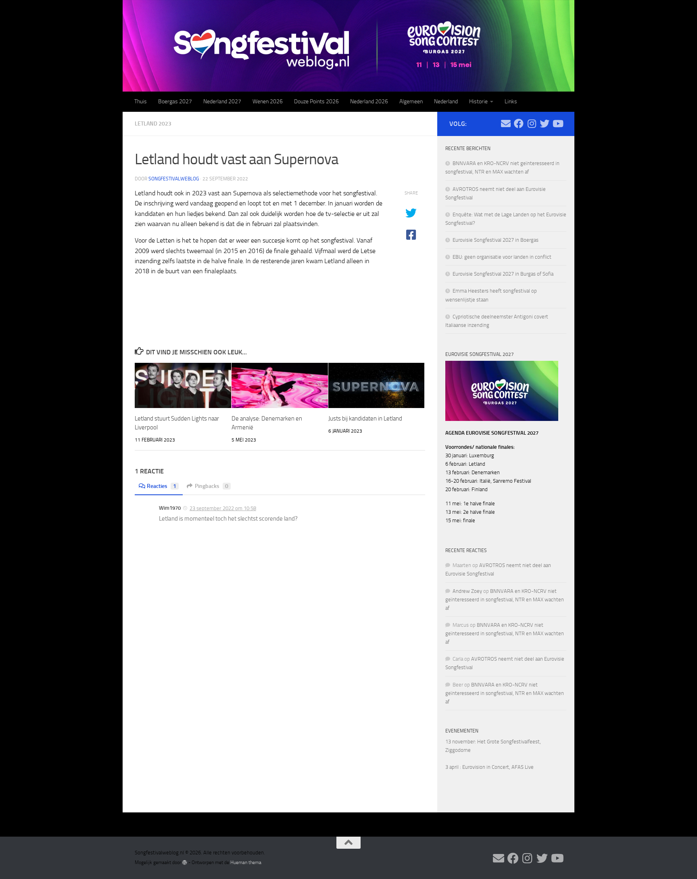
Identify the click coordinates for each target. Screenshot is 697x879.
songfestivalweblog (173, 179)
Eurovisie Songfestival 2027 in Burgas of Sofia (503, 274)
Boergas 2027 (175, 101)
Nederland (446, 101)
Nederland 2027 (222, 101)
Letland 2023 (153, 123)
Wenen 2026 (268, 101)
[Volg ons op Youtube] (557, 123)
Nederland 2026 (369, 101)
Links (511, 101)
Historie (478, 101)
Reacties (161, 486)
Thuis (140, 101)
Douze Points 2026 (316, 101)
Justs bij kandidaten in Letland (365, 418)
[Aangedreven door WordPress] (184, 862)
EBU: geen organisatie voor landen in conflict (502, 257)
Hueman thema (245, 862)
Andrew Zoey (467, 591)
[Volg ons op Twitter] (544, 123)
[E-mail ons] (506, 123)
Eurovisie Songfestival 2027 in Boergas (495, 240)
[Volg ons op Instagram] (531, 123)
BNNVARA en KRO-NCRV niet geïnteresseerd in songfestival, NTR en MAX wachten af (504, 599)
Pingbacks (211, 486)
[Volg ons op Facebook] (519, 123)
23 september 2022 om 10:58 (223, 508)
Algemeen (411, 101)
